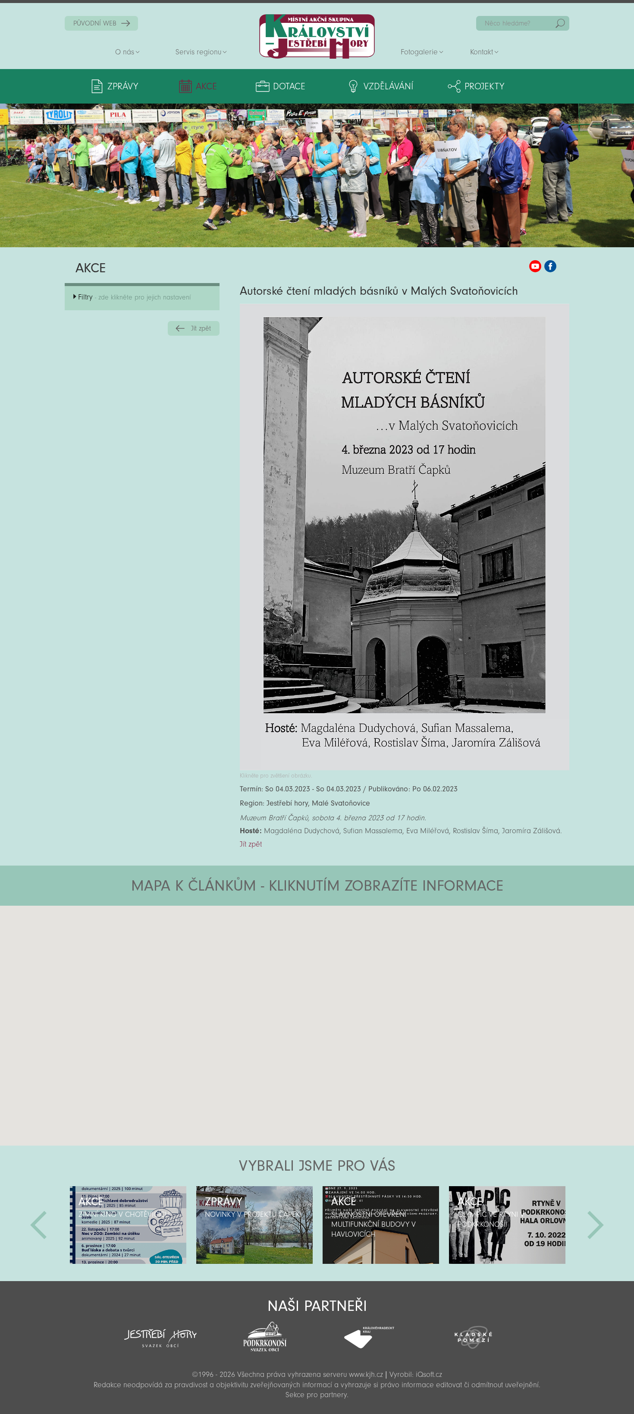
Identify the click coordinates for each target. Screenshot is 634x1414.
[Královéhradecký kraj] (369, 1332)
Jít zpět (201, 328)
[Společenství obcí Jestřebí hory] (160, 1332)
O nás (124, 52)
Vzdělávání (388, 86)
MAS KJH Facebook (550, 266)
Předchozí (38, 1225)
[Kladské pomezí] (473, 1333)
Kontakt (481, 52)
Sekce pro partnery (316, 1394)
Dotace (289, 86)
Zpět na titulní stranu (317, 36)
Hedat (560, 23)
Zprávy (122, 86)
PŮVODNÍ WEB (94, 23)
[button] (340, 957)
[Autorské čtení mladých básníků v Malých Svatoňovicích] (404, 767)
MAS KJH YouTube (535, 266)
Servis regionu (198, 52)
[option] (128, 1225)
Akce (206, 86)
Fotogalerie (419, 52)
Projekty (484, 86)
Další (595, 1225)
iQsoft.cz (429, 1374)
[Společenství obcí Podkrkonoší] (265, 1334)
